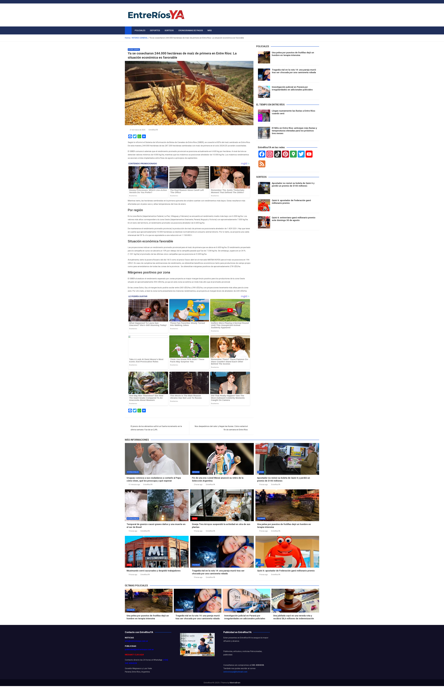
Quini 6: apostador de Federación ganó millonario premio (291, 201)
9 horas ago (263, 484)
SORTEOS (169, 30)
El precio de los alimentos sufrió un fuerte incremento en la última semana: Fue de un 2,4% (156, 428)
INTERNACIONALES (133, 472)
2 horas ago (198, 484)
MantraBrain (235, 682)
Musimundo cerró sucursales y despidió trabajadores (153, 570)
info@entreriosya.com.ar (136, 641)
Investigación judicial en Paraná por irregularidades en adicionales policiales (292, 88)
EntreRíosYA (153, 130)
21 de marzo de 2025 (137, 130)
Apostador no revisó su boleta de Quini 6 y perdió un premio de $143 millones (293, 184)
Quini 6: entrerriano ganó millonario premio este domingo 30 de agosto (293, 219)
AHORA (195, 518)
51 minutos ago (134, 484)
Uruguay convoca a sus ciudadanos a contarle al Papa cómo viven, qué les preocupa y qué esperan (154, 479)
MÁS (210, 30)
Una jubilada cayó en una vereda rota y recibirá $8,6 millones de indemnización (293, 617)
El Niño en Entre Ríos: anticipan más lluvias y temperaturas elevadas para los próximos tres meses (294, 131)
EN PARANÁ (228, 610)
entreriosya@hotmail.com (235, 672)
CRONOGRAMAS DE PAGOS (190, 30)
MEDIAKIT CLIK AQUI (134, 654)
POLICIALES (140, 30)
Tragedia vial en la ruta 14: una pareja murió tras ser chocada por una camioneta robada (294, 71)
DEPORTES (155, 30)
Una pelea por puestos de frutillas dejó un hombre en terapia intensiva (293, 54)
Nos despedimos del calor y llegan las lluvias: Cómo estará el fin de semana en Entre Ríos (221, 428)
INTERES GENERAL (133, 49)
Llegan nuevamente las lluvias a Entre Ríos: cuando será (293, 112)
